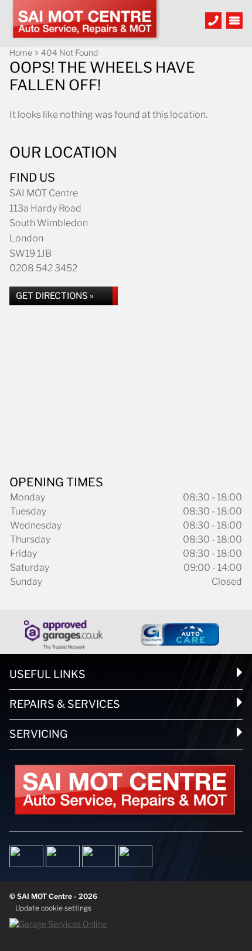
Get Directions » (55, 296)
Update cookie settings (53, 908)
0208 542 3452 (43, 268)
